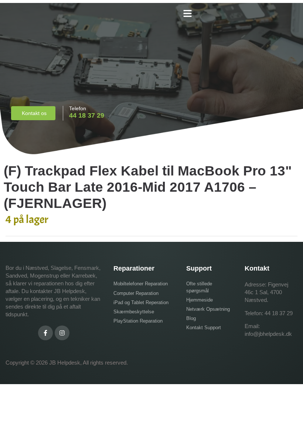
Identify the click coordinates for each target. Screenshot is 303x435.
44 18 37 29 (279, 313)
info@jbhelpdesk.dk (268, 334)
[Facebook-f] (45, 333)
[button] (187, 14)
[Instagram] (62, 333)
